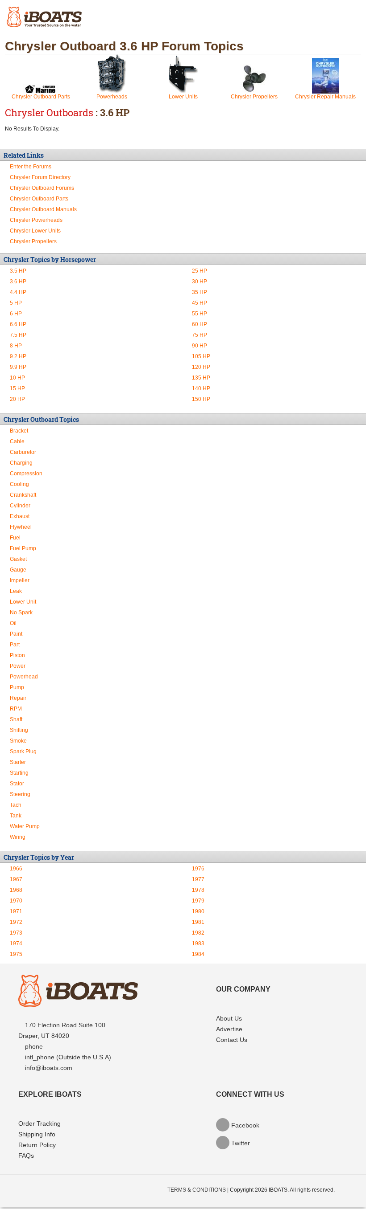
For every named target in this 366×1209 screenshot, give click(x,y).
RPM (16, 709)
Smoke (18, 741)
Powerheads (111, 97)
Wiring (17, 837)
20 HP (17, 399)
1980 (198, 911)
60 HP (199, 324)
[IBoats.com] (78, 1004)
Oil (13, 623)
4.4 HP (18, 292)
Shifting (19, 730)
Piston (17, 655)
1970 (16, 901)
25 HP (199, 271)
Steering (20, 794)
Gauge (18, 570)
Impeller (19, 580)
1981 (198, 922)
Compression (26, 473)
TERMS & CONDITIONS (196, 1190)
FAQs (26, 1155)
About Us (229, 1018)
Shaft (16, 719)
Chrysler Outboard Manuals (43, 209)
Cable (17, 441)
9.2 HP (18, 356)
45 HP (199, 303)
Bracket (19, 431)
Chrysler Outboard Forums (42, 188)
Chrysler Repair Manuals (325, 97)
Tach (15, 805)
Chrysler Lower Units (35, 231)
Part (15, 644)
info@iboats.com (48, 1067)
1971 (16, 911)
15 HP (17, 388)
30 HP (199, 281)
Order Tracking (39, 1123)
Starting (19, 773)
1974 (16, 943)
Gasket (18, 559)
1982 (198, 933)
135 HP (201, 378)
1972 (16, 922)
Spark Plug (23, 751)
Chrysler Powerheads (36, 220)
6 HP (16, 313)
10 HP (17, 378)
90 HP (199, 346)
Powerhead (24, 677)
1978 (198, 890)
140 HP (201, 388)
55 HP (199, 313)
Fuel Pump (23, 548)
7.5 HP (18, 335)
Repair (18, 698)
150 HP (201, 399)
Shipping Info (36, 1134)
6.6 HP (18, 324)
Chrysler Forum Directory (40, 177)
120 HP (201, 367)
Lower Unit (23, 602)
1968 (16, 890)
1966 (16, 869)
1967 (16, 879)
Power (17, 666)
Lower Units (183, 97)
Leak (16, 591)
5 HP (16, 303)
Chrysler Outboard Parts (41, 97)
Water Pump (25, 826)
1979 (198, 901)
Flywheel (21, 527)
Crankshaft (23, 495)
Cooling (19, 484)
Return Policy (37, 1144)
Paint (16, 634)
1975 (16, 954)
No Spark (21, 612)
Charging (21, 463)
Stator (17, 783)
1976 (198, 869)
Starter (18, 762)
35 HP (199, 292)
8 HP (16, 346)
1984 (198, 954)
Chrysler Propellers (254, 97)
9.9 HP (18, 367)
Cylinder (20, 505)
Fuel (15, 538)
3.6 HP (18, 281)
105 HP (201, 356)
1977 (198, 879)
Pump (17, 687)
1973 (16, 933)
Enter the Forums (30, 166)
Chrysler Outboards (49, 112)
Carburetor (23, 452)
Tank (15, 816)
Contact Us (231, 1039)
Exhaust (19, 516)
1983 (198, 943)
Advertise (229, 1029)
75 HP (199, 335)
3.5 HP (18, 271)
